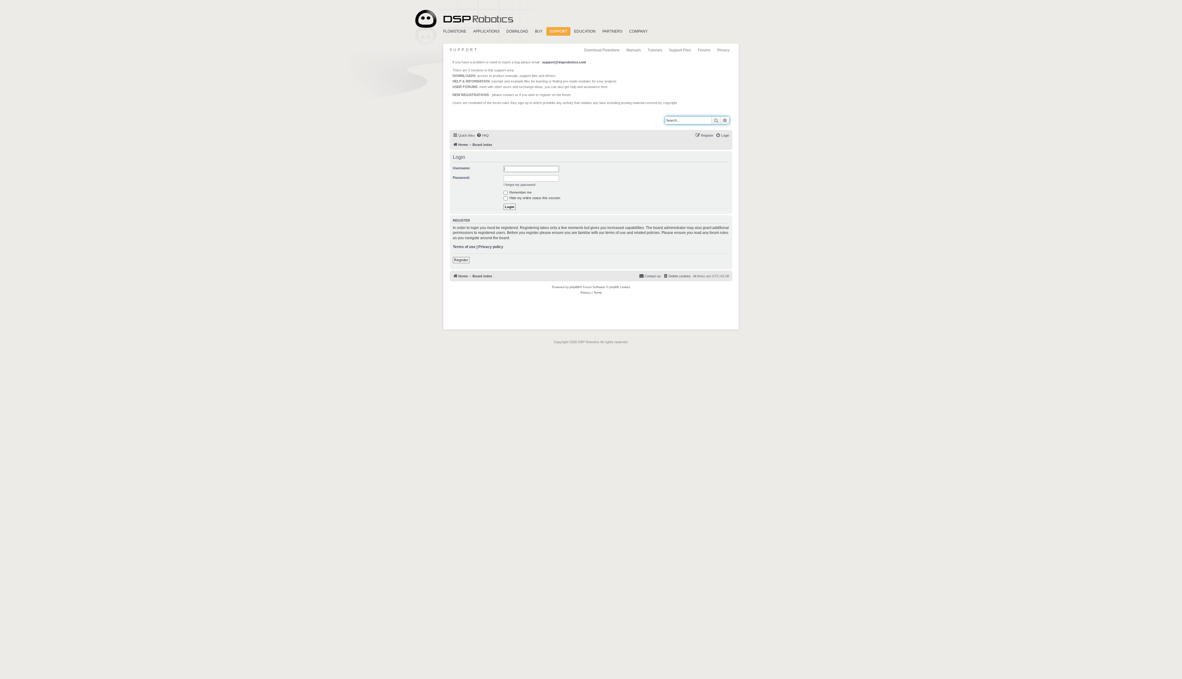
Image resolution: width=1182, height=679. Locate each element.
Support (558, 31)
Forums (704, 50)
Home (463, 19)
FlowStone (454, 31)
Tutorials (655, 50)
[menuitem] (482, 135)
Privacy (723, 50)
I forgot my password (519, 185)
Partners (612, 31)
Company (638, 31)
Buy (539, 31)
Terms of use (464, 247)
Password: (461, 177)
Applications (486, 31)
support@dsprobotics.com (564, 62)
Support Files (680, 50)
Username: (461, 168)
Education (585, 31)
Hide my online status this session (534, 198)
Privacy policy (490, 247)
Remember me (520, 192)
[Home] (477, 117)
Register (461, 260)
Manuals (633, 50)
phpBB (575, 287)
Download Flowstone (602, 50)
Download (517, 31)
